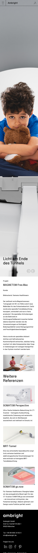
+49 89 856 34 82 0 (13, 533)
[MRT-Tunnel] (29, 271)
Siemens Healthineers (21, 295)
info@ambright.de (9, 535)
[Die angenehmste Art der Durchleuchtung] (33, 271)
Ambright (13, 2)
